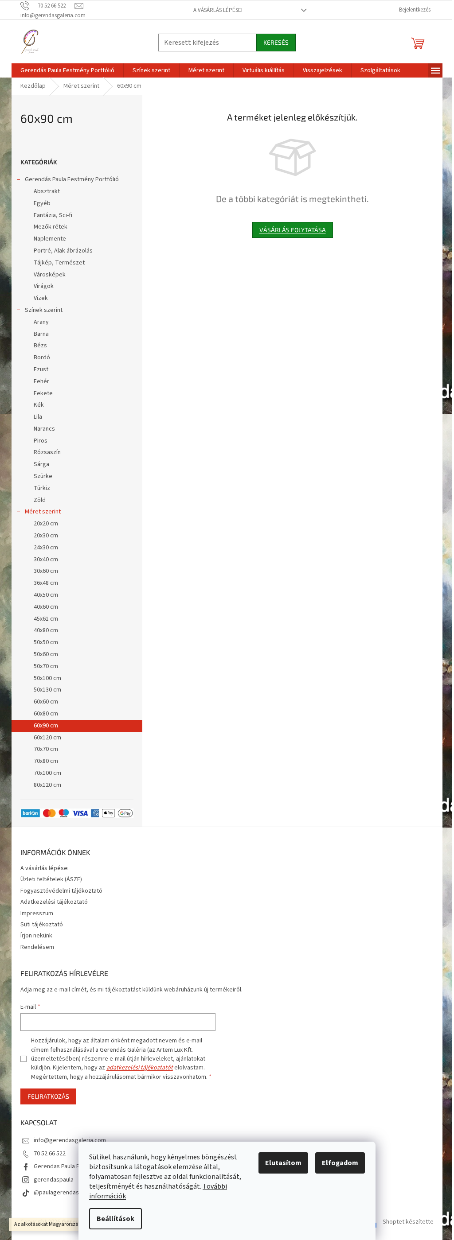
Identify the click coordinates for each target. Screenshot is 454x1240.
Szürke (43, 476)
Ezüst (41, 369)
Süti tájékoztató (41, 924)
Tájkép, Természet (59, 262)
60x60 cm (46, 701)
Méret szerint (43, 511)
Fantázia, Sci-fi (53, 215)
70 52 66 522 (50, 1153)
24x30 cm (46, 547)
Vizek (41, 298)
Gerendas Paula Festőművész (73, 1166)
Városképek (50, 274)
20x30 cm (46, 535)
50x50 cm (46, 642)
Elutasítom (283, 1163)
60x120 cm (47, 737)
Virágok (44, 286)
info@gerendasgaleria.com (70, 1140)
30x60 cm (46, 571)
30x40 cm (46, 559)
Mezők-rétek (50, 226)
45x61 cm (46, 618)
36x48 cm (46, 583)
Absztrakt (47, 191)
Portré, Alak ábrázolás (63, 250)
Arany (41, 322)
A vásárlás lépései (218, 10)
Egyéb (42, 203)
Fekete (43, 393)
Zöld (40, 500)
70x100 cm (47, 773)
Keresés (276, 42)
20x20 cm (46, 523)
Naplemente (50, 238)
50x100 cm (47, 678)
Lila (38, 416)
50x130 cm (47, 689)
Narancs (44, 428)
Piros (40, 440)
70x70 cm (46, 749)
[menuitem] (67, 70)
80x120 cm (47, 785)
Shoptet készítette (408, 1221)
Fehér (41, 381)
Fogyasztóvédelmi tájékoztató (61, 890)
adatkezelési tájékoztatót (139, 1067)
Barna (41, 334)
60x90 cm (46, 725)
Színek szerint (44, 310)
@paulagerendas (56, 1192)
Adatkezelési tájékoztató (54, 902)
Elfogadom (340, 1163)
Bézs (40, 345)
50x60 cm (46, 654)
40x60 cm (46, 607)
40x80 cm (46, 630)
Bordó (42, 357)
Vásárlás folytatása (292, 229)
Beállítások (115, 1219)
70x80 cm (46, 761)
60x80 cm (46, 713)
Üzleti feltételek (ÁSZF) (51, 879)
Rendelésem (37, 947)
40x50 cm (46, 595)
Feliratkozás (48, 1096)
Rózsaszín (47, 452)
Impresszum (36, 913)
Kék (39, 404)
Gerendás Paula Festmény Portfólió (72, 179)
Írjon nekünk (36, 935)
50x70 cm (46, 666)
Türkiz (42, 488)
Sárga (41, 464)
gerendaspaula (54, 1179)
